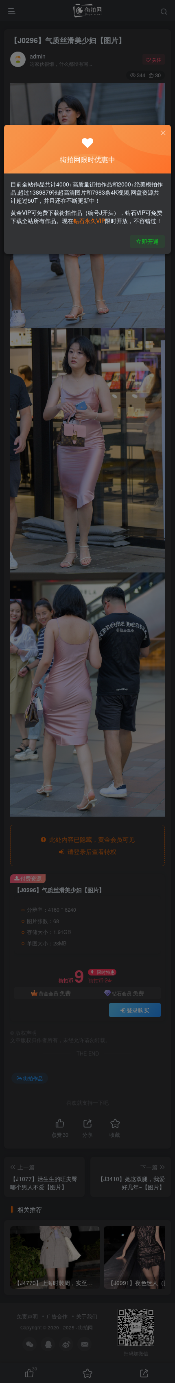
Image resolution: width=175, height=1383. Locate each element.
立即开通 (147, 241)
